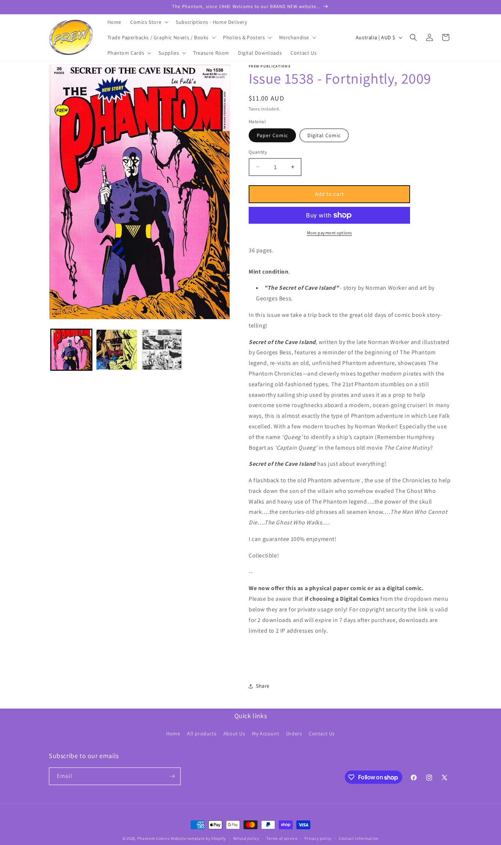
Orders (294, 733)
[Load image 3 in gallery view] (162, 349)
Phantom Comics (153, 838)
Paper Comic (272, 135)
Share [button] (263, 686)
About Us (234, 733)
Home (173, 733)
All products (201, 733)
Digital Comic (324, 135)
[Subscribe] (172, 776)
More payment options (329, 232)
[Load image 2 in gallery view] (116, 349)
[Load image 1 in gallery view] (71, 349)
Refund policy (246, 838)
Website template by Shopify (198, 838)
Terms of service (281, 838)
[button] (148, 22)
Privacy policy (318, 838)
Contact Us (322, 733)
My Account (265, 733)
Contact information (359, 838)
